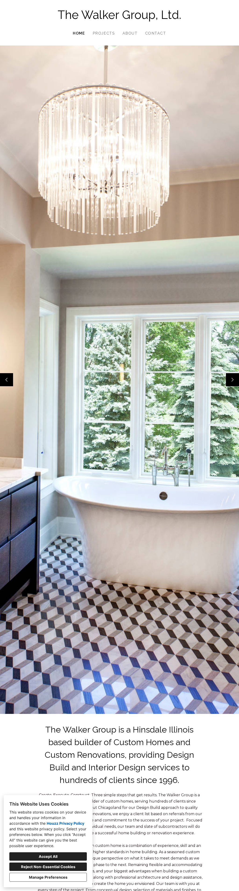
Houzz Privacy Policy (65, 823)
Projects (104, 33)
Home (79, 33)
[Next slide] (232, 379)
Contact (155, 33)
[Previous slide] (6, 379)
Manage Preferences (48, 877)
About (130, 33)
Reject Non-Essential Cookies (48, 866)
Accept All (48, 856)
